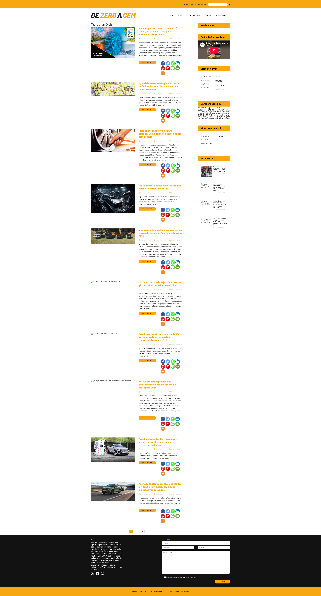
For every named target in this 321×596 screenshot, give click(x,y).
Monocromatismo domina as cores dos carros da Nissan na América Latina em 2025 (160, 232)
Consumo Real (194, 15)
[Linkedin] (177, 63)
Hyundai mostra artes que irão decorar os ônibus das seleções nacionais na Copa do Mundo (160, 86)
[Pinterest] (163, 68)
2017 (203, 108)
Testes (208, 15)
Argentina (226, 108)
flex (224, 113)
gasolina (203, 115)
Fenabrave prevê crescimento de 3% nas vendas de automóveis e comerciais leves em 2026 (159, 337)
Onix (211, 117)
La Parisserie (205, 136)
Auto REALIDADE (206, 76)
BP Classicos (205, 88)
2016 (199, 108)
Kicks (204, 117)
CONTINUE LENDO (147, 62)
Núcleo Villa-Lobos (206, 143)
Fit (221, 113)
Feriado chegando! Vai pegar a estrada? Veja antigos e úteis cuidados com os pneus (160, 133)
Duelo (181, 15)
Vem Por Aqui (219, 136)
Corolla (226, 110)
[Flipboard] (168, 68)
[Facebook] (163, 63)
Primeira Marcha (220, 89)
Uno (224, 118)
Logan (207, 117)
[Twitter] (168, 63)
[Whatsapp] (173, 63)
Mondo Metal (205, 140)
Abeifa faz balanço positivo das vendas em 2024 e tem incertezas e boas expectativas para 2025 (160, 486)
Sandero (201, 118)
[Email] (177, 68)
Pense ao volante (220, 85)
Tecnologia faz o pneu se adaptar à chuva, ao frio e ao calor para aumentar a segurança (158, 31)
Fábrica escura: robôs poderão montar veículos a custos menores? (160, 187)
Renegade (226, 117)
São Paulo (213, 118)
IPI (199, 116)
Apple (221, 108)
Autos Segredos (205, 80)
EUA (215, 113)
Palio (214, 117)
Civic (221, 110)
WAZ (216, 140)
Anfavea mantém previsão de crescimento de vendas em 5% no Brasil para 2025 (157, 384)
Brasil (212, 109)
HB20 (217, 115)
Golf (213, 115)
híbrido (225, 115)
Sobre (186, 4)
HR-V (220, 115)
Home (172, 15)
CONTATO (193, 4)
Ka (201, 117)
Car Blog (217, 76)
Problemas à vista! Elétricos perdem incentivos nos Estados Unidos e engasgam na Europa (159, 441)
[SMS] (173, 68)
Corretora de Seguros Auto (219, 80)
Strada (207, 118)
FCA (219, 113)
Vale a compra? (221, 15)
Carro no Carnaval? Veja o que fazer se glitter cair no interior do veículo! (160, 284)
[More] (163, 73)
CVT (200, 111)
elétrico (220, 111)
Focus (227, 113)
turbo (220, 118)
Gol (210, 115)
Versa (228, 118)
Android (207, 108)
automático (203, 110)
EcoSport (213, 112)
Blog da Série (205, 84)
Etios (212, 113)
